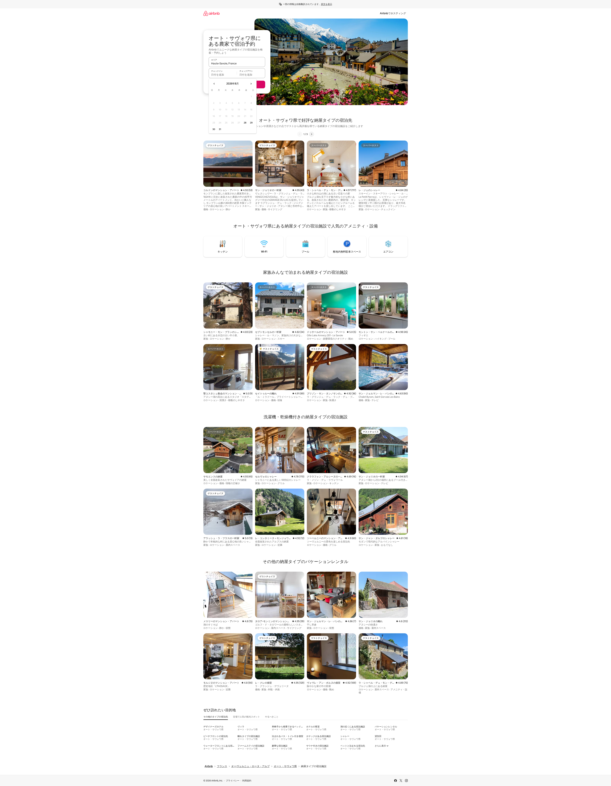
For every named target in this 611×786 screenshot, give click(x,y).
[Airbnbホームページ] (211, 13)
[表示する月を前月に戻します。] (214, 84)
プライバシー (232, 780)
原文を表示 (326, 4)
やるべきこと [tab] (271, 716)
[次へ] (311, 134)
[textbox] (222, 75)
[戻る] (299, 134)
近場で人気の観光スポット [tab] (246, 716)
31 (220, 129)
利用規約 (246, 780)
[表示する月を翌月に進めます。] (251, 84)
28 (245, 122)
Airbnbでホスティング (393, 13)
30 (213, 129)
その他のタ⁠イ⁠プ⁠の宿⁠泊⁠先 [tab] (215, 716)
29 (251, 122)
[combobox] (237, 63)
